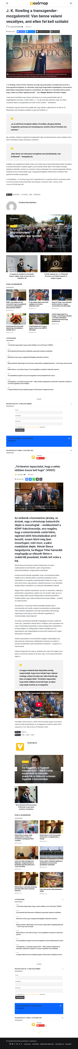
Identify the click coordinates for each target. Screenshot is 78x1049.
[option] (39, 233)
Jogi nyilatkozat (59, 1044)
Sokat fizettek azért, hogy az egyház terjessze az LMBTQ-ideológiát (38, 328)
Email (16, 410)
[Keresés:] (71, 4)
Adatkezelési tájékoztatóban (32, 427)
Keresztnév (18, 421)
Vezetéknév (18, 415)
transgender (37, 194)
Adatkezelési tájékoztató (47, 1044)
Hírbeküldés (35, 1044)
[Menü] (7, 4)
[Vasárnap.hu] (39, 3)
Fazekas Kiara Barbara (15, 26)
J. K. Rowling (24, 194)
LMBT (30, 194)
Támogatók (68, 1044)
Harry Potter (16, 194)
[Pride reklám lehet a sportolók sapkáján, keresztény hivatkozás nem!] (39, 295)
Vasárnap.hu (33, 1041)
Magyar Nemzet (47, 92)
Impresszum (27, 1044)
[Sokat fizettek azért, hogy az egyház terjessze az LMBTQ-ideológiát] (39, 318)
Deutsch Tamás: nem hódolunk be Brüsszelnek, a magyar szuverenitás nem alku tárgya (61, 304)
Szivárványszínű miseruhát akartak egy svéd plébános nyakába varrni (14, 328)
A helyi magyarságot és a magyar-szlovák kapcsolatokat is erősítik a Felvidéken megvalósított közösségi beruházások (62, 317)
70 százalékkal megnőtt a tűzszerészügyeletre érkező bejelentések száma (26, 234)
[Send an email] (22, 26)
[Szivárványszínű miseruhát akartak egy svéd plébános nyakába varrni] (16, 318)
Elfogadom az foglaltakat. (31, 427)
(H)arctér (13, 226)
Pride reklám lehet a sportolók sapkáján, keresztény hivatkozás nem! (38, 304)
